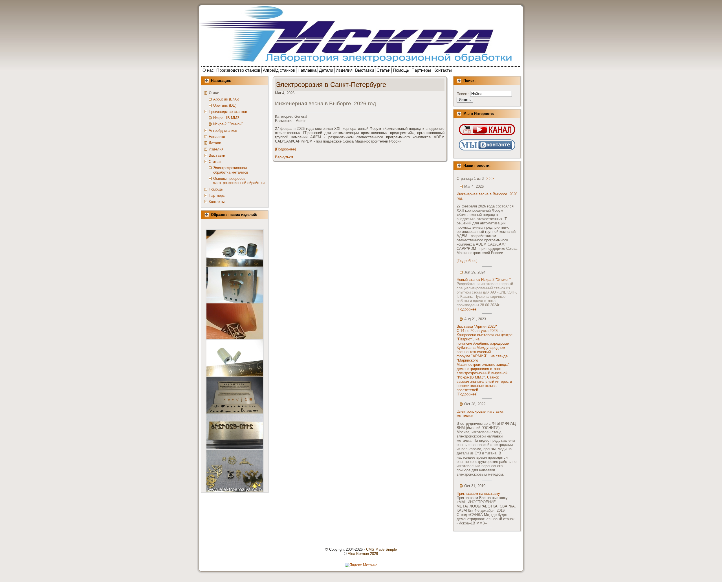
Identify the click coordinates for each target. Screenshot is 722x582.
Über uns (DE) (224, 105)
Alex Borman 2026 (363, 554)
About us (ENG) (226, 99)
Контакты (216, 202)
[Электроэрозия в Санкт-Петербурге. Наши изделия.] (235, 251)
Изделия (216, 149)
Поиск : (463, 94)
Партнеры (217, 195)
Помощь (216, 189)
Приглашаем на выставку (478, 493)
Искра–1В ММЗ (226, 118)
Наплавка (217, 137)
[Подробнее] (285, 149)
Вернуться (284, 157)
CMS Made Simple (381, 549)
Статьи (215, 161)
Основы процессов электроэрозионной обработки (239, 180)
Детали (215, 143)
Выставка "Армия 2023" (477, 326)
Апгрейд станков (223, 130)
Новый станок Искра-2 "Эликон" (484, 279)
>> (491, 178)
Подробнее (467, 309)
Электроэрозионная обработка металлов (230, 170)
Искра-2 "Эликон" (228, 124)
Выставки (217, 155)
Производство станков (228, 112)
